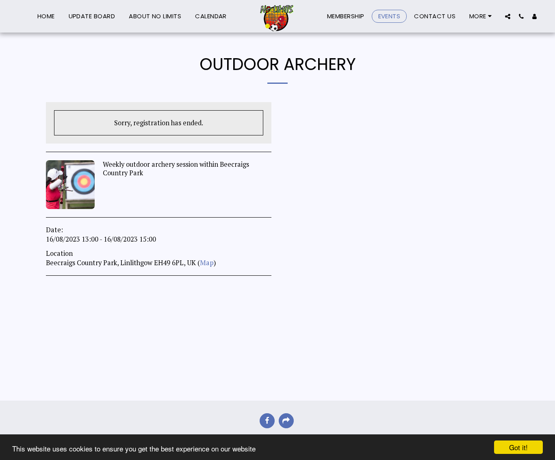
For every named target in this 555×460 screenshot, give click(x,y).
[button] (507, 16)
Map (207, 262)
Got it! (518, 447)
